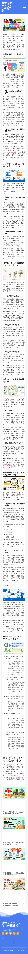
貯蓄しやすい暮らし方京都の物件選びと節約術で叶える (13, 843)
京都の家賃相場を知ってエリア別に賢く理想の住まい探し (13, 904)
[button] (14, 942)
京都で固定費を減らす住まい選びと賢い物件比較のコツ (13, 873)
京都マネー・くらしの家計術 (7, 6)
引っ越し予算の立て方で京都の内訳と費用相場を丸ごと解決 (13, 813)
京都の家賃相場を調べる (16, 777)
